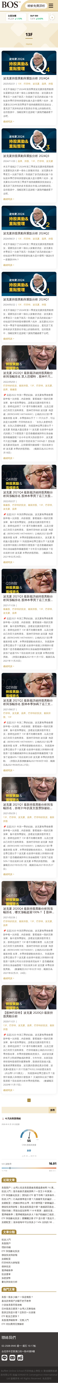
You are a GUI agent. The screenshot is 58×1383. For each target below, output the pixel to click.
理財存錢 (6, 1247)
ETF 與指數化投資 (10, 1251)
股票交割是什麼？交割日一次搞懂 (18, 1312)
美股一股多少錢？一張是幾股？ (17, 1296)
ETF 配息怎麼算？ (10, 1316)
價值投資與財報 (9, 1254)
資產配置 (6, 1258)
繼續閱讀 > (8, 121)
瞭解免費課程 (36, 6)
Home (29, 44)
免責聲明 (46, 1378)
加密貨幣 (6, 1278)
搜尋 (52, 1110)
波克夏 (36, 83)
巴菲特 (27, 83)
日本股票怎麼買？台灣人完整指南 (18, 1308)
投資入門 (6, 1239)
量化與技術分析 (9, 1281)
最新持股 (23, 385)
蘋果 (44, 83)
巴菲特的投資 (10, 385)
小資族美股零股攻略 (12, 1304)
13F (19, 83)
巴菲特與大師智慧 (11, 1262)
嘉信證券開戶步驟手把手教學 (16, 1300)
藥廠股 (13, 389)
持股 (50, 83)
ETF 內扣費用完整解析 (13, 1323)
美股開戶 (6, 1243)
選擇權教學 (7, 1270)
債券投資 (6, 1266)
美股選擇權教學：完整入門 (15, 1320)
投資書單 (6, 1274)
